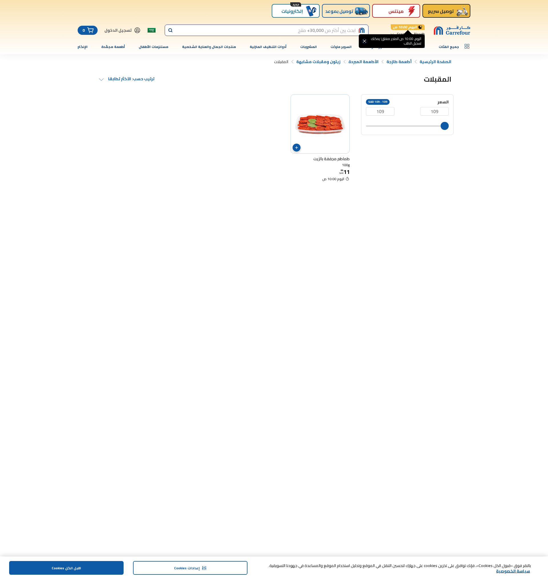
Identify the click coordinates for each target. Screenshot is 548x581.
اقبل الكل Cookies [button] (66, 568)
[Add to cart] (296, 147)
